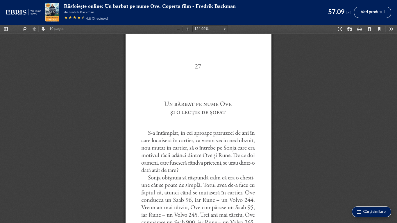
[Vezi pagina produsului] (52, 12)
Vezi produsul (373, 12)
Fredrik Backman (81, 12)
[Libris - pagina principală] (23, 12)
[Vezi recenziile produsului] (74, 18)
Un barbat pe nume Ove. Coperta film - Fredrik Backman (170, 6)
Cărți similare (374, 212)
